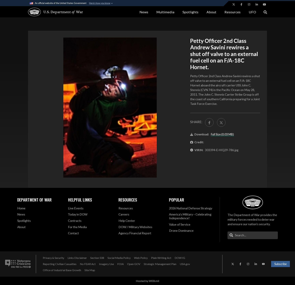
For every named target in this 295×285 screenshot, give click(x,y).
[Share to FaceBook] (209, 122)
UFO (252, 12)
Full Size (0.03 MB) (222, 134)
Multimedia (165, 12)
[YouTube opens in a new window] (264, 4)
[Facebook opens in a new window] (241, 4)
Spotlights (190, 12)
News (143, 12)
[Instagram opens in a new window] (249, 4)
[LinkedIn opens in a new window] (256, 4)
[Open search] (265, 11)
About (211, 12)
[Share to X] (221, 122)
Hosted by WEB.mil (147, 280)
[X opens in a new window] (233, 4)
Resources (232, 12)
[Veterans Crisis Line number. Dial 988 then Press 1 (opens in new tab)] (18, 264)
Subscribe (280, 264)
